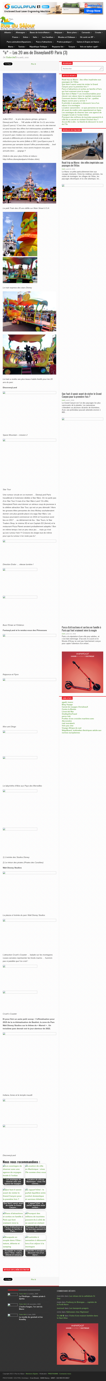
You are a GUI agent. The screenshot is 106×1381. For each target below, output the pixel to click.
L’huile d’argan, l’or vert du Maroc (30, 1308)
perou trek (66, 716)
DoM (63, 169)
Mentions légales (32, 1374)
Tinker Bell (11, 57)
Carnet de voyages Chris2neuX (75, 707)
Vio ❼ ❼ (60, 1316)
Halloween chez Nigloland (77, 1312)
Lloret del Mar (68, 712)
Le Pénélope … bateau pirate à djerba (32, 1297)
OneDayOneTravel (69, 714)
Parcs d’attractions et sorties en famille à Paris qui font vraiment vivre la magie (81, 629)
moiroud (60, 1308)
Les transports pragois (78, 1308)
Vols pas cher (67, 726)
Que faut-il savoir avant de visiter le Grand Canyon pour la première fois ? (81, 395)
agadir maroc (67, 702)
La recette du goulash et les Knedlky (31, 1318)
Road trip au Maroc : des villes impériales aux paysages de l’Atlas (82, 164)
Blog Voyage (67, 705)
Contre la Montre (69, 709)
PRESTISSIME (53, 1374)
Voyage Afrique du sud (71, 728)
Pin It (33, 64)
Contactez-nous (65, 1374)
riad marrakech (68, 723)
